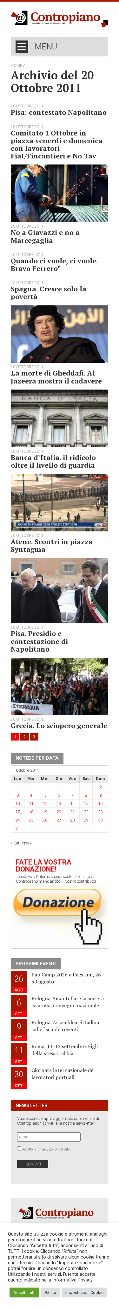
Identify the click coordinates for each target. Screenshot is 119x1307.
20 (58, 811)
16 (100, 803)
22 (86, 811)
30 (100, 820)
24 (17, 820)
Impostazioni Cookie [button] (84, 1292)
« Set (15, 843)
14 (72, 803)
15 (86, 803)
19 (45, 811)
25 (31, 820)
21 (72, 811)
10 (17, 803)
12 (45, 803)
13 (58, 803)
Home (16, 65)
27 (58, 820)
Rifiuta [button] (50, 1292)
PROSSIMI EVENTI (36, 964)
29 (86, 820)
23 (100, 811)
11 (31, 803)
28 (72, 820)
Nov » (27, 843)
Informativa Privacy (72, 1280)
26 (45, 820)
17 (17, 811)
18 (31, 811)
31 (17, 828)
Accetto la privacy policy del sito (45, 1149)
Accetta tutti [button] (24, 1292)
